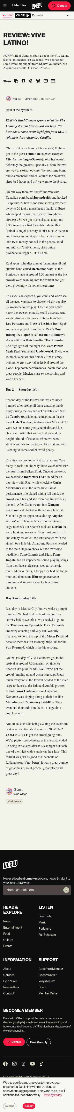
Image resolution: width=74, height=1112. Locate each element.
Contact (8, 993)
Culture (8, 940)
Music (42, 922)
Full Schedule (47, 934)
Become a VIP (48, 975)
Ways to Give (47, 981)
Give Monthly (38, 1042)
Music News (14, 801)
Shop (42, 987)
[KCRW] (10, 868)
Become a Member (51, 968)
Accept (29, 1106)
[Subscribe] (66, 890)
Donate (62, 6)
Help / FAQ (10, 981)
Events (7, 946)
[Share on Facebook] (23, 81)
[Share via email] (53, 81)
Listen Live (19, 5)
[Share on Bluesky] (38, 81)
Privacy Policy (53, 1095)
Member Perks (48, 993)
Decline (9, 1106)
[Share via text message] (46, 81)
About (7, 968)
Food (6, 933)
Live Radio (45, 916)
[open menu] (6, 5)
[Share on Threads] (31, 81)
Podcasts (45, 928)
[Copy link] (16, 81)
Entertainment (12, 927)
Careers (8, 975)
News (7, 921)
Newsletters (11, 987)
